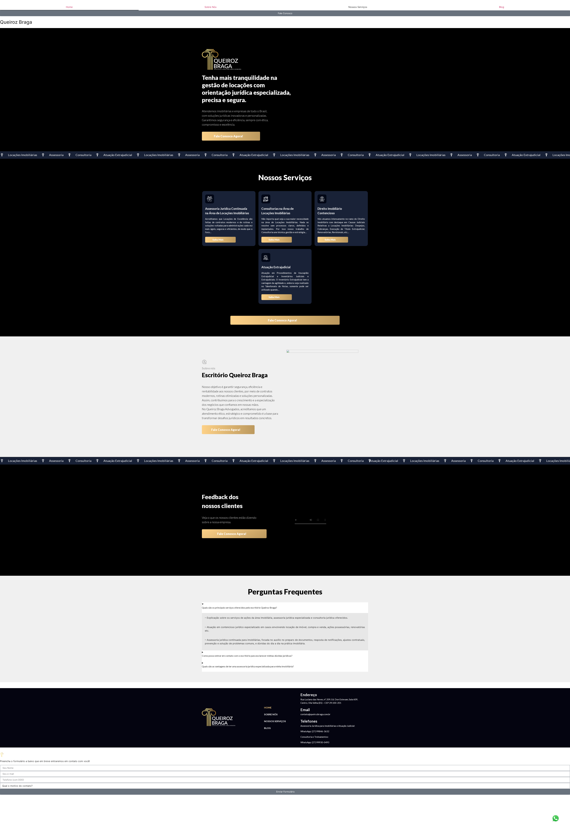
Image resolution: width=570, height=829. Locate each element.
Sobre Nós (210, 6)
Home (69, 6)
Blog (501, 6)
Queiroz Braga (16, 22)
